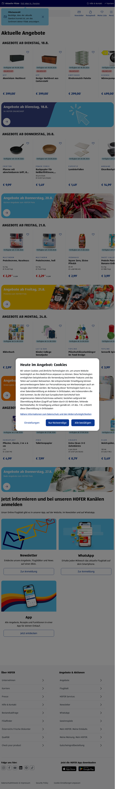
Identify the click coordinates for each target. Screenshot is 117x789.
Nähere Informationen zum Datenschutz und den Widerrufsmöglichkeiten (55, 414)
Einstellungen (32, 423)
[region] (57, 394)
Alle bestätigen (83, 423)
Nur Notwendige (57, 423)
